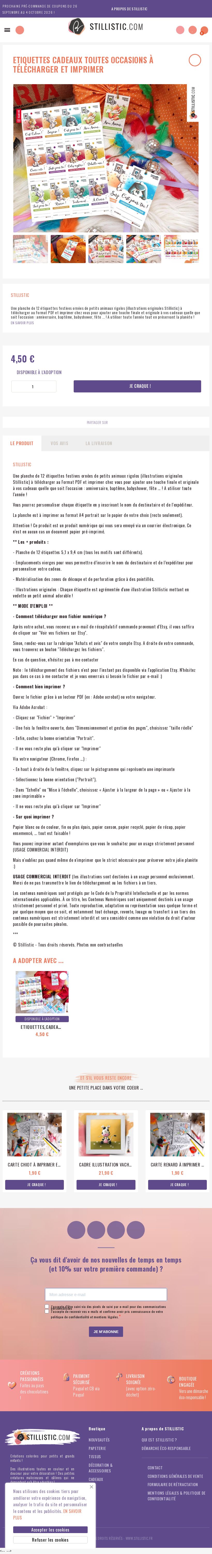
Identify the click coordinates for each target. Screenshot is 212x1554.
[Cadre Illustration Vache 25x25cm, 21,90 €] (106, 1151)
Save (19, 114)
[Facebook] (96, 1230)
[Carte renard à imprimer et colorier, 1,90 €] (177, 1151)
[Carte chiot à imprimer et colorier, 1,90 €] (34, 1151)
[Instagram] (76, 1230)
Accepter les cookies (50, 1529)
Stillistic (22, 464)
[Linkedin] (136, 1230)
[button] (7, 30)
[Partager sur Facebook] (127, 423)
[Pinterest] (116, 1230)
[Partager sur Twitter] (136, 423)
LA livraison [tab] (99, 443)
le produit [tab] (22, 443)
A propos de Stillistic (129, 8)
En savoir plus (22, 322)
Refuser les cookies (50, 1539)
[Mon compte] (180, 30)
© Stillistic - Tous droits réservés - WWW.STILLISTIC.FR (106, 1538)
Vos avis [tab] (60, 443)
